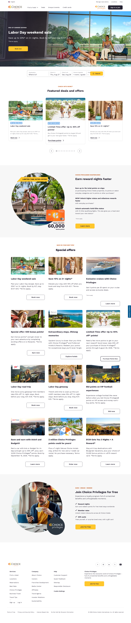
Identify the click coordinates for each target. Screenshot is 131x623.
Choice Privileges (16, 590)
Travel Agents (36, 593)
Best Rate (13, 586)
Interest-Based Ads (43, 612)
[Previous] (51, 151)
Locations (114, 2)
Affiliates (35, 590)
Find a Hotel (14, 575)
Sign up (12, 602)
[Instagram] (103, 564)
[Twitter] (114, 564)
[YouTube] (121, 564)
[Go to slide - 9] (69, 151)
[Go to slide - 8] (68, 151)
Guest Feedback (59, 579)
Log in (20, 602)
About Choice (36, 575)
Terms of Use (11, 612)
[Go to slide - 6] (64, 151)
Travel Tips (13, 597)
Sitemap (57, 582)
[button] (129, 311)
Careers (34, 579)
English (13, 2)
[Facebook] (97, 564)
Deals (43, 7)
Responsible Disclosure (62, 586)
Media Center (36, 586)
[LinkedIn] (109, 564)
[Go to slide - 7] (66, 151)
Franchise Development (40, 582)
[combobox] (33, 7)
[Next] (80, 151)
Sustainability (37, 601)
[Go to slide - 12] (74, 151)
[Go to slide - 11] (72, 151)
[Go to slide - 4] (61, 151)
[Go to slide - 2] (58, 151)
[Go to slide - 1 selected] (56, 151)
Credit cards (67, 7)
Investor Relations (38, 597)
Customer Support (60, 575)
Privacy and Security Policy (26, 612)
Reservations (14, 582)
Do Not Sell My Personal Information (62, 612)
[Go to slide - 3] (59, 151)
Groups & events (53, 7)
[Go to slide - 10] (71, 151)
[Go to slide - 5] (63, 151)
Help (121, 2)
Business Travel (15, 593)
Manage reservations (102, 2)
